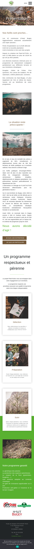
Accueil (11, 22)
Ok (17, 546)
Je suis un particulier (15, 242)
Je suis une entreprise (15, 238)
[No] (32, 544)
